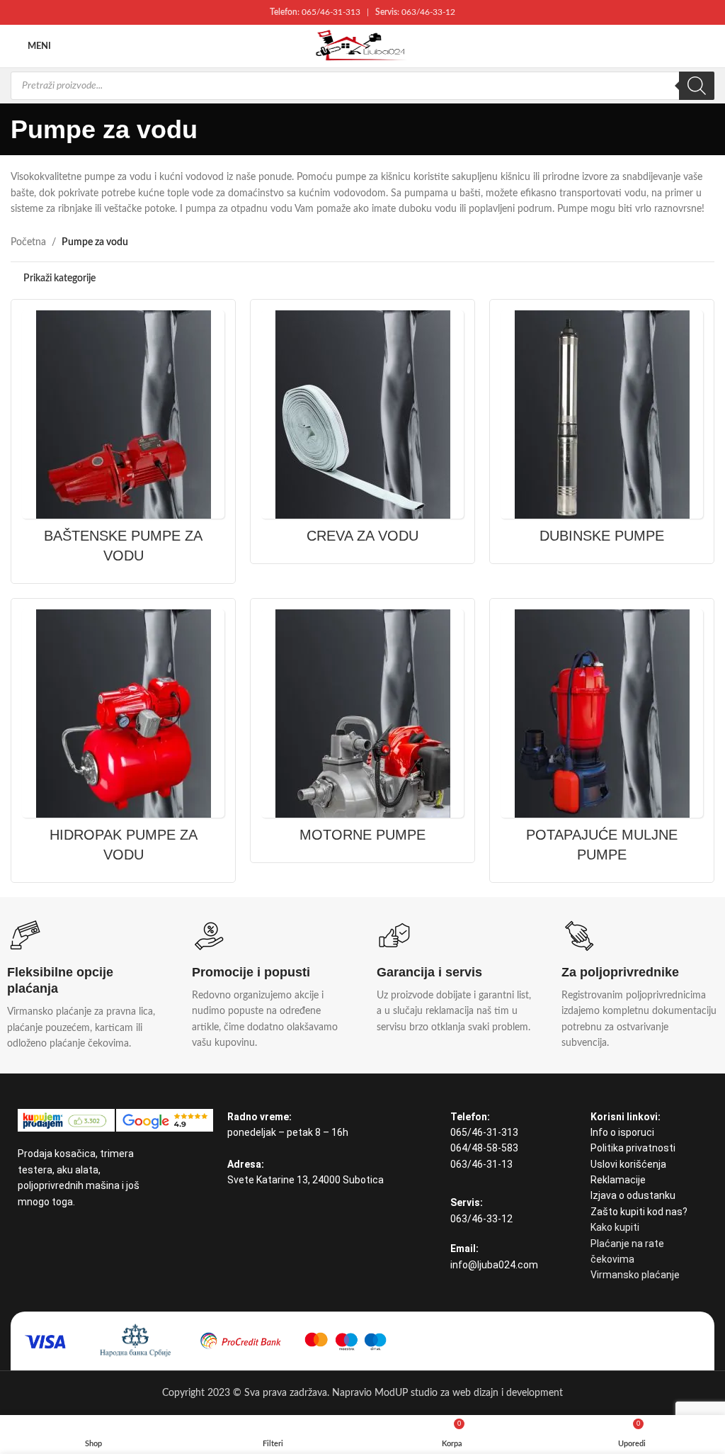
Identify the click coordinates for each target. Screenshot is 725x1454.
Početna (28, 242)
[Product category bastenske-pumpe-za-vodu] (123, 441)
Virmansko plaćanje (635, 1274)
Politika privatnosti (632, 1148)
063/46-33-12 (428, 12)
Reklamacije (618, 1179)
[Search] (696, 86)
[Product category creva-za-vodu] (362, 431)
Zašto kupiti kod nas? (638, 1211)
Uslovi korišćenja (628, 1164)
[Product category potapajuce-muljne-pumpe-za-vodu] (602, 740)
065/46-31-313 (331, 12)
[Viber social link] (63, 1234)
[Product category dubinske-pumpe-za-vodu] (602, 431)
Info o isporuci (622, 1132)
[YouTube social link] (44, 1234)
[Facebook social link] (26, 1234)
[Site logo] (362, 46)
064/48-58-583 (484, 1148)
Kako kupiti (614, 1227)
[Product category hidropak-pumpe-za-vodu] (123, 740)
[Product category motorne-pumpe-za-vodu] (362, 730)
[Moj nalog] (708, 46)
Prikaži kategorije (59, 278)
